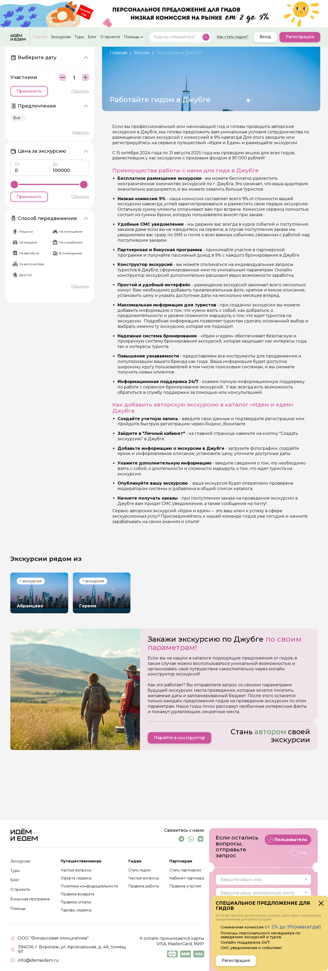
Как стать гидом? (232, 37)
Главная (39, 37)
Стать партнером (185, 870)
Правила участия (185, 886)
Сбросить (80, 91)
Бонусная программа (30, 899)
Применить (29, 91)
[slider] (14, 184)
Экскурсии (61, 37)
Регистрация (300, 37)
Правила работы (143, 886)
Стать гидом (139, 870)
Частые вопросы (76, 870)
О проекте (110, 37)
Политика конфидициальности (89, 886)
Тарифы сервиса (76, 910)
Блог (92, 37)
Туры (79, 37)
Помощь (131, 37)
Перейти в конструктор (179, 737)
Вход (265, 37)
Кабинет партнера (186, 878)
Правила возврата (77, 894)
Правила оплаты (76, 902)
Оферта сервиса (76, 878)
